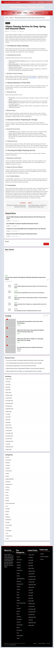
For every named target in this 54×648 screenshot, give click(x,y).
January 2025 (9, 430)
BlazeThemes (13, 644)
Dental (7, 476)
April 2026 (8, 389)
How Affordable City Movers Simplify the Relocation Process (22, 223)
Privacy (42, 559)
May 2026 (8, 387)
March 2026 (8, 392)
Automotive (8, 460)
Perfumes (8, 517)
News (7, 514)
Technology (8, 530)
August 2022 (8, 449)
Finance (7, 489)
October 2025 (9, 406)
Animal (7, 457)
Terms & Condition (44, 556)
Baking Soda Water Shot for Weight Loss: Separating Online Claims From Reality (24, 371)
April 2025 (8, 422)
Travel (31, 12)
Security (8, 522)
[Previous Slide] (47, 2)
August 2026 (8, 379)
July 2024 (8, 444)
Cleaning (8, 465)
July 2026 (8, 381)
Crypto (7, 473)
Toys (7, 533)
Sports (25, 12)
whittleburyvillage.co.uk (27, 7)
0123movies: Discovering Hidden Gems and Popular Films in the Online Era (26, 228)
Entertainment (9, 484)
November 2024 (9, 436)
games (7, 498)
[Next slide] (49, 2)
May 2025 (8, 419)
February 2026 (9, 395)
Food (7, 492)
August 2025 (8, 411)
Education (8, 481)
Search (7, 241)
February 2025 (9, 427)
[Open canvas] (5, 13)
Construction (9, 470)
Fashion (19, 12)
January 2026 (9, 398)
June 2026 (8, 384)
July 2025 (8, 414)
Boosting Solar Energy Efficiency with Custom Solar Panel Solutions (29, 292)
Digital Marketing (10, 479)
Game (7, 495)
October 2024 (9, 438)
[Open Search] (46, 12)
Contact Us (38, 12)
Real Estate (8, 519)
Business (16, 291)
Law (7, 506)
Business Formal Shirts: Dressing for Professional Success (21, 233)
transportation (9, 536)
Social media (9, 525)
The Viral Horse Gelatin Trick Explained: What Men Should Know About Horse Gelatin (25, 360)
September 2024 (9, 441)
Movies (7, 511)
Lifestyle (8, 508)
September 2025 (9, 408)
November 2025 (9, 403)
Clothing (8, 468)
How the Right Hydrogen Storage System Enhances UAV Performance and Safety (24, 363)
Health (6, 275)
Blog (13, 12)
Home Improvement (10, 503)
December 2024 (9, 433)
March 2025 (8, 425)
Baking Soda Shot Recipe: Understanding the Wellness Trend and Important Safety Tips (38, 2)
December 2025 (9, 400)
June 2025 (8, 417)
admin (8, 31)
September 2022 (9, 446)
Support (42, 553)
